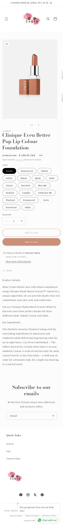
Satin (47, 200)
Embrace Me (45, 192)
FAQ (8, 451)
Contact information (33, 520)
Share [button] (9, 270)
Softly (9, 178)
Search (10, 443)
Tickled (10, 192)
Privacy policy (16, 516)
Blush (24, 178)
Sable (28, 207)
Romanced (27, 170)
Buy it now (31, 241)
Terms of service (32, 516)
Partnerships (13, 458)
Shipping (19, 160)
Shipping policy (49, 516)
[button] (6, 18)
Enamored (29, 200)
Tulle (52, 178)
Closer (9, 185)
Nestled (25, 185)
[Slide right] (38, 124)
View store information (18, 261)
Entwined (11, 207)
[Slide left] (24, 124)
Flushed (10, 200)
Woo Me (42, 185)
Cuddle (26, 192)
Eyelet (9, 170)
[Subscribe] (52, 416)
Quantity (6, 214)
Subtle (44, 170)
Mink (38, 178)
